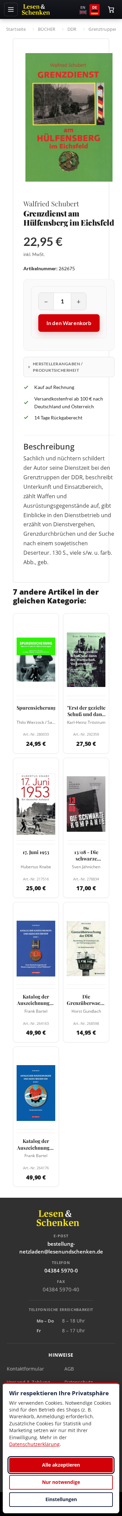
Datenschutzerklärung (34, 1444)
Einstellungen (61, 1499)
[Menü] (11, 9)
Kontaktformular (25, 1368)
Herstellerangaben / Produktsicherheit (58, 367)
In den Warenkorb (69, 323)
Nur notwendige (61, 1482)
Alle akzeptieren (61, 1465)
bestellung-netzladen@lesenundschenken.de (61, 1247)
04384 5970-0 (61, 1270)
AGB (69, 1368)
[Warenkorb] (111, 9)
